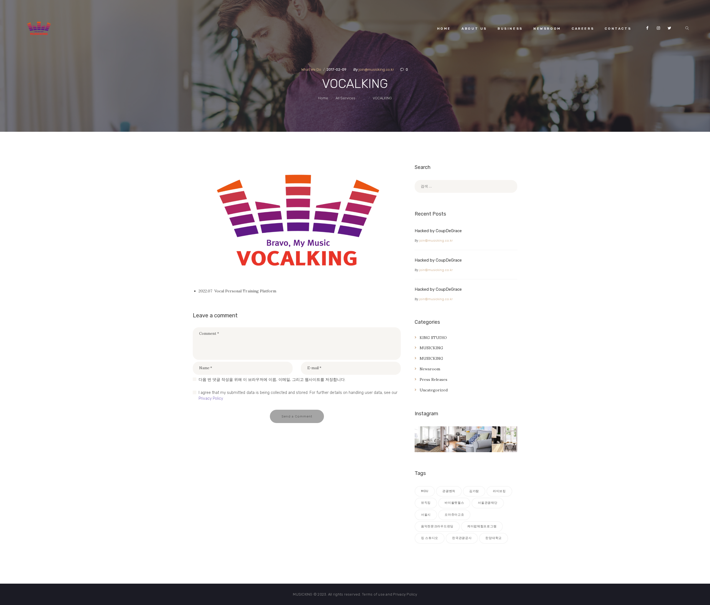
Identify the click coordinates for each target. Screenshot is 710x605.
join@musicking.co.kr (377, 69)
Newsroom (430, 368)
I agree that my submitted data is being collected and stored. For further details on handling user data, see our (298, 395)
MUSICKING (431, 347)
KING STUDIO (433, 337)
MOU (424, 491)
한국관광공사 (461, 538)
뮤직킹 (426, 503)
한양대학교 (493, 538)
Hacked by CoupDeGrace (438, 230)
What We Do (311, 69)
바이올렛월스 (454, 503)
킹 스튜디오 (429, 538)
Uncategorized (434, 390)
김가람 (474, 491)
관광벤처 (448, 491)
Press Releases (433, 379)
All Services (345, 98)
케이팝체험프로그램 (481, 526)
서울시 (426, 515)
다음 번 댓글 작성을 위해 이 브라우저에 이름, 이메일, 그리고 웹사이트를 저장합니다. (272, 379)
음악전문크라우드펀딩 (437, 526)
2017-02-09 (336, 69)
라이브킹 (499, 491)
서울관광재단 (487, 503)
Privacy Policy (211, 398)
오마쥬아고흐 (454, 515)
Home (323, 98)
